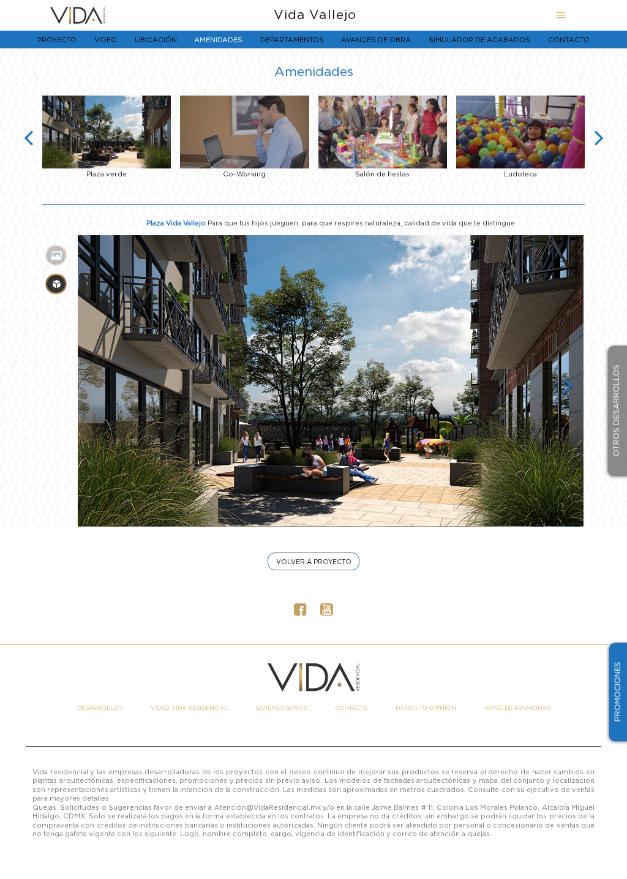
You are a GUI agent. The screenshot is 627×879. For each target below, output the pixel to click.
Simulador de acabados (479, 39)
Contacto (569, 39)
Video (105, 39)
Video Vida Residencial (189, 708)
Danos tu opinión (426, 708)
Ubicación (156, 39)
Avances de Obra (376, 39)
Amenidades (218, 39)
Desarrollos (99, 708)
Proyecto (57, 39)
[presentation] (29, 137)
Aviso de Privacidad (517, 708)
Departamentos (292, 39)
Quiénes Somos (281, 708)
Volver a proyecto (313, 561)
